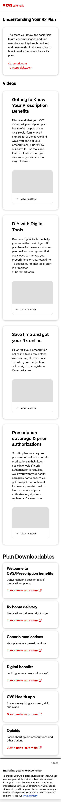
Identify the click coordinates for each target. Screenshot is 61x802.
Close (54, 762)
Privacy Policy (30, 795)
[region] (30, 778)
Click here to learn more (22, 590)
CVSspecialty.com (20, 67)
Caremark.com (17, 63)
